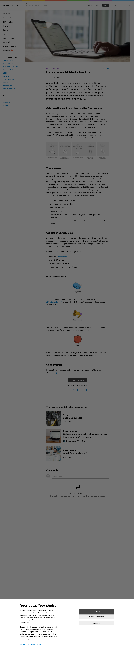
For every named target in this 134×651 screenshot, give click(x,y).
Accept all (96, 611)
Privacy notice (36, 644)
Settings (96, 623)
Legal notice (24, 644)
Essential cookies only (96, 617)
